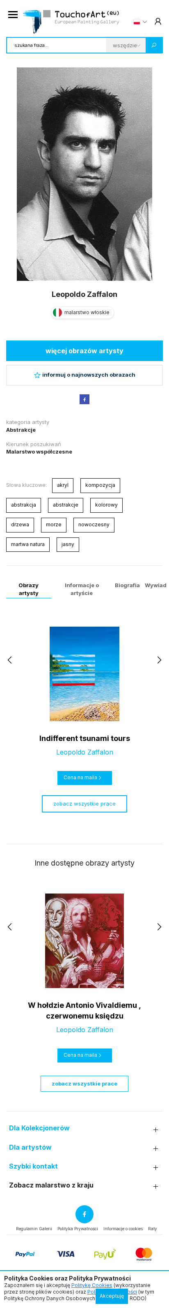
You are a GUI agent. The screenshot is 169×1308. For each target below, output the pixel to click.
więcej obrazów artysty (84, 351)
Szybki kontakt (33, 1166)
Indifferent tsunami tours (84, 738)
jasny (68, 544)
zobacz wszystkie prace (84, 803)
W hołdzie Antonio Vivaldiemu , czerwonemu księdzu (84, 1010)
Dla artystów (30, 1147)
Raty (152, 1228)
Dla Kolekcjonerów (39, 1128)
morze (54, 524)
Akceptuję (112, 1296)
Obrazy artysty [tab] (28, 589)
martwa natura (28, 544)
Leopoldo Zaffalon (84, 294)
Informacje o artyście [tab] (82, 589)
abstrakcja (23, 505)
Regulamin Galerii (34, 1228)
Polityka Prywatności (77, 1228)
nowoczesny (94, 524)
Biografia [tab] (127, 585)
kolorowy (106, 505)
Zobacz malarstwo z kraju (51, 1185)
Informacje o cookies (123, 1228)
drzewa (20, 524)
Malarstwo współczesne (39, 451)
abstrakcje (65, 505)
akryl (63, 485)
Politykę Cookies (91, 1285)
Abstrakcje (21, 429)
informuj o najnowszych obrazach (88, 374)
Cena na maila (80, 777)
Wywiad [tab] (156, 585)
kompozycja (100, 485)
